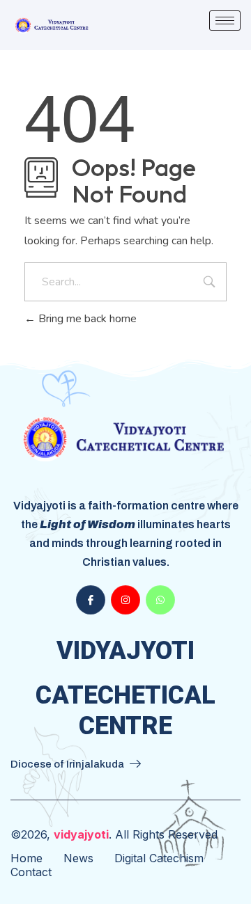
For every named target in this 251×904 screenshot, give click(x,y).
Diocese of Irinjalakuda (67, 764)
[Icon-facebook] (90, 599)
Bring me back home (86, 318)
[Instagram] (125, 599)
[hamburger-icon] (225, 20)
